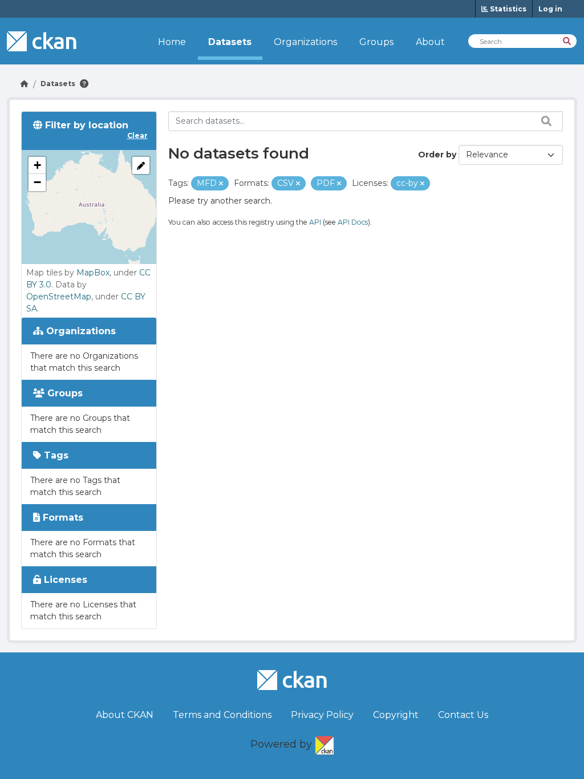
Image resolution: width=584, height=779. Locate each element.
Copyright (396, 714)
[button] (37, 165)
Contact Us (463, 714)
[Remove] (221, 184)
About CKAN (124, 714)
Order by (437, 154)
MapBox (93, 272)
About (430, 41)
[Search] (568, 40)
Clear (137, 135)
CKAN (324, 743)
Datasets (230, 41)
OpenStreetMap (58, 296)
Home (172, 41)
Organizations (305, 41)
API (315, 222)
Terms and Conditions (222, 714)
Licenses (64, 579)
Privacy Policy (322, 714)
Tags (54, 455)
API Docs (353, 222)
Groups (376, 41)
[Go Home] (25, 83)
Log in (550, 9)
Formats (61, 517)
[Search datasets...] (543, 121)
